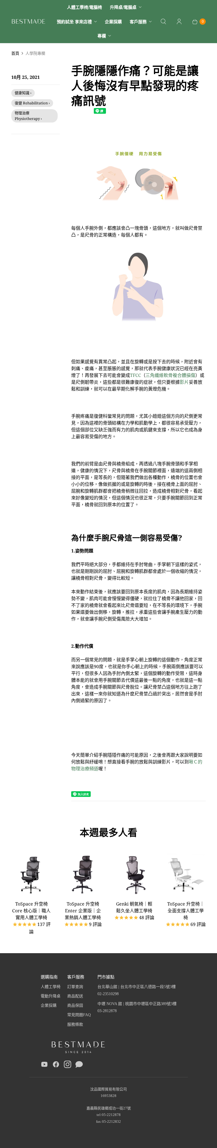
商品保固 (75, 1005)
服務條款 (75, 1024)
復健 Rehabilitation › (32, 102)
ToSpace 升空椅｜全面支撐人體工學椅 (185, 911)
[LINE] (79, 1065)
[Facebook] (56, 1065)
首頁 (15, 53)
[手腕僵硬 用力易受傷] (138, 207)
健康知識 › (23, 92)
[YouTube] (44, 1065)
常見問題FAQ (79, 1015)
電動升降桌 (50, 996)
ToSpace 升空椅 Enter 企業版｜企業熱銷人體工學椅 (83, 911)
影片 (184, 382)
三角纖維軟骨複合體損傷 (170, 375)
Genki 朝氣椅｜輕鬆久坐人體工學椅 (134, 907)
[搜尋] (163, 21)
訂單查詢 (75, 987)
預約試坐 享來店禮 (74, 21)
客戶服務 (138, 21)
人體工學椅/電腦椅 (84, 7)
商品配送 (75, 996)
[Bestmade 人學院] (28, 21)
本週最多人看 (108, 832)
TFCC (135, 375)
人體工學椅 (50, 987)
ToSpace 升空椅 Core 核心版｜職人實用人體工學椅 (31, 911)
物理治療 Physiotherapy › (28, 115)
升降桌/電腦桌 (123, 7)
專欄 (101, 36)
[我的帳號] (179, 21)
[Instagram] (67, 1065)
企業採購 (113, 21)
